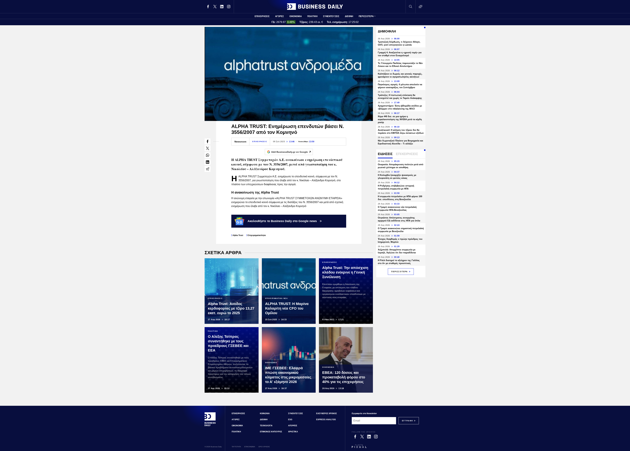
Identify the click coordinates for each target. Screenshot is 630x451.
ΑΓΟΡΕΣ (279, 16)
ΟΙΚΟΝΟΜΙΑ (295, 16)
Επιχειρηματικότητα (257, 235)
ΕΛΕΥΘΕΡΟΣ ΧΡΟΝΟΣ (326, 413)
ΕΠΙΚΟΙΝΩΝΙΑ (249, 447)
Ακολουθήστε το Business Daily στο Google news (282, 221)
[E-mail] (207, 169)
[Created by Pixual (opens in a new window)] (385, 447)
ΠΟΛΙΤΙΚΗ (312, 16)
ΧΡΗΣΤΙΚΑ (293, 432)
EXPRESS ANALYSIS (326, 419)
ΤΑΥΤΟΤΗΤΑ (236, 447)
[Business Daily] (315, 6)
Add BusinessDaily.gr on (289, 152)
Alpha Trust (237, 235)
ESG (290, 419)
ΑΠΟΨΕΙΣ (292, 425)
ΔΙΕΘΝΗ (349, 16)
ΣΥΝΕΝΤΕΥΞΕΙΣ (331, 16)
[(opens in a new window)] (208, 6)
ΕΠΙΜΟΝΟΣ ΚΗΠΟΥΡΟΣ (271, 432)
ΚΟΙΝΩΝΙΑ (265, 413)
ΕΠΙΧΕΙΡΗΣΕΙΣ (262, 16)
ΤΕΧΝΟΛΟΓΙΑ (266, 425)
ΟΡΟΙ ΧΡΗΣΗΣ (264, 447)
